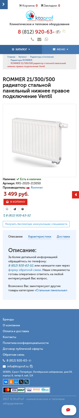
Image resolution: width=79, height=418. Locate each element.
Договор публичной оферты (23, 349)
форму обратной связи (24, 270)
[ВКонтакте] (6, 382)
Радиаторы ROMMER (21, 60)
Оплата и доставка (16, 331)
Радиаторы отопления (42, 57)
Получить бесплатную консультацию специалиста (36, 224)
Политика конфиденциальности (26, 343)
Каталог (23, 57)
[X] (21, 382)
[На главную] (39, 16)
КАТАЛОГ (21, 49)
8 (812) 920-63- (17, 360)
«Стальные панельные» (51, 290)
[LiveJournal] (26, 382)
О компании (11, 325)
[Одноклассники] (11, 382)
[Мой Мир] (16, 382)
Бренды (8, 319)
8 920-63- (36, 32)
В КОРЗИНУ (17, 201)
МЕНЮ (61, 49)
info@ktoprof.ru (17, 366)
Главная (11, 57)
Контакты (9, 337)
